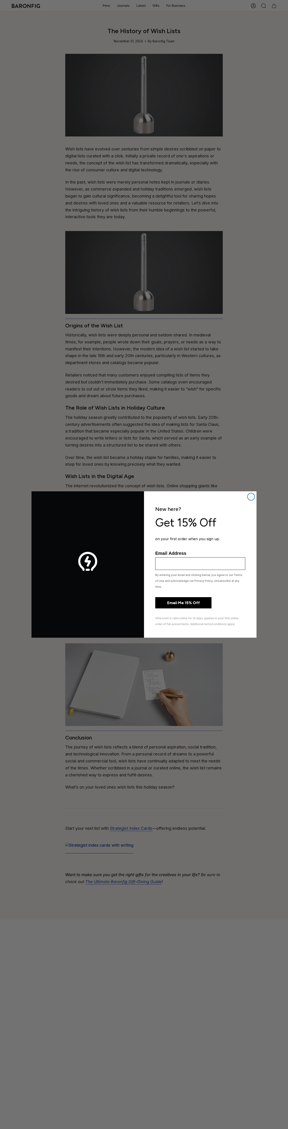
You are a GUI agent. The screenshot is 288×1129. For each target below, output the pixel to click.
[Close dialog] (251, 496)
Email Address (170, 553)
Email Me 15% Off (183, 602)
